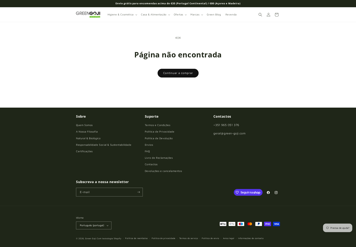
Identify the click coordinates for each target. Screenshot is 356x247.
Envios (149, 144)
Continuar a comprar (178, 73)
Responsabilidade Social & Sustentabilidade (103, 144)
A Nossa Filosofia (87, 131)
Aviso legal (228, 238)
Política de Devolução (159, 138)
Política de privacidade (163, 238)
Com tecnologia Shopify (109, 238)
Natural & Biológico (88, 138)
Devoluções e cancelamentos (163, 170)
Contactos (151, 164)
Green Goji (90, 238)
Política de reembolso (136, 238)
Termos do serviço (188, 238)
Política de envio (210, 238)
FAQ (147, 151)
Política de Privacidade (159, 131)
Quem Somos (84, 125)
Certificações (84, 151)
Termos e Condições (157, 125)
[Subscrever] (138, 192)
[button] (122, 14)
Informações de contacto (250, 238)
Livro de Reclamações (159, 157)
